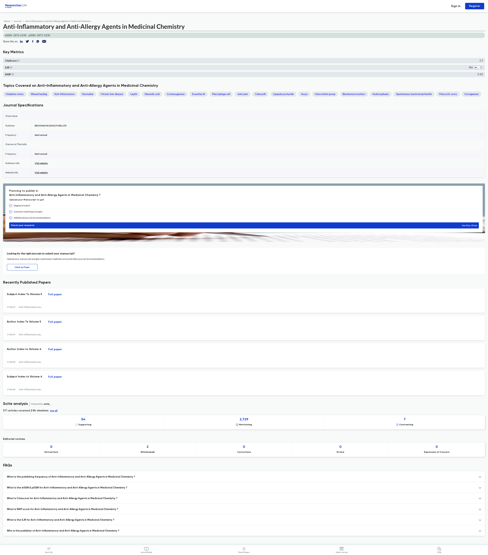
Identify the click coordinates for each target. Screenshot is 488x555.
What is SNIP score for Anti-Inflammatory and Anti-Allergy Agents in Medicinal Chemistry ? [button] (62, 509)
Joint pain (242, 94)
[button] (18, 60)
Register (474, 6)
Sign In (456, 6)
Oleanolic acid (152, 94)
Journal (17, 21)
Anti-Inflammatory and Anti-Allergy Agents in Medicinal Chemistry (58, 21)
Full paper (55, 294)
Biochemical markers (354, 94)
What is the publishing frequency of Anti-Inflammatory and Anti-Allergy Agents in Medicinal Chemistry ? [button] (71, 477)
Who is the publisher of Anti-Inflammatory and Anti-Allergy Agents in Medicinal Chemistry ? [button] (63, 531)
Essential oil (198, 94)
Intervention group (325, 94)
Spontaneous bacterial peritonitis (414, 94)
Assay (304, 94)
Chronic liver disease (112, 94)
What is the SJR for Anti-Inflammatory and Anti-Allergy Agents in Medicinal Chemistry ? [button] (60, 520)
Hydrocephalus (380, 94)
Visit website (41, 163)
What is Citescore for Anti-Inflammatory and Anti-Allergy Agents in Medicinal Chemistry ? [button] (62, 498)
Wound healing (39, 94)
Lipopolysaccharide (283, 94)
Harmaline (87, 94)
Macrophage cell (221, 94)
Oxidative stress (15, 94)
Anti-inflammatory (64, 94)
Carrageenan (471, 94)
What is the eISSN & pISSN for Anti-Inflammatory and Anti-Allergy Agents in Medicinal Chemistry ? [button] (67, 488)
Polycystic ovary (448, 94)
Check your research (244, 225)
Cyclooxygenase (176, 94)
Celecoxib (260, 94)
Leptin (133, 94)
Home (7, 21)
